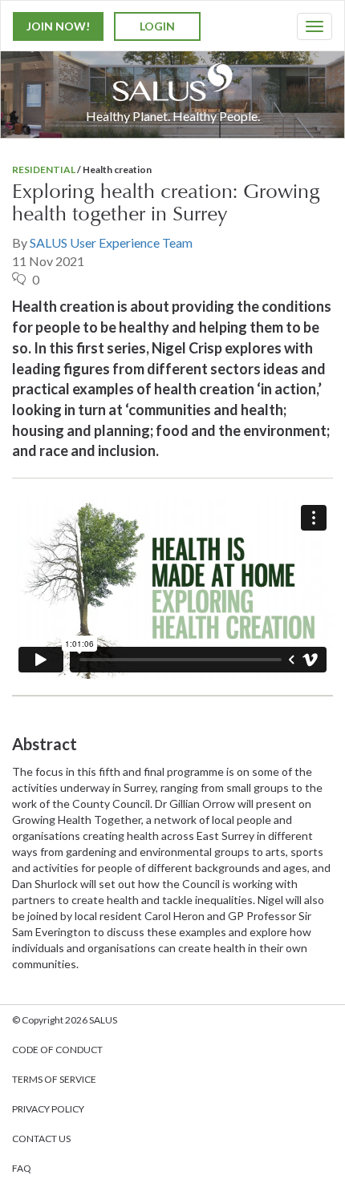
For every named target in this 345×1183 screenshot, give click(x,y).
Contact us (41, 1139)
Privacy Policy (48, 1109)
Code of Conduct (57, 1050)
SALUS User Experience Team (111, 242)
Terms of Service (54, 1079)
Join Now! (58, 26)
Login (157, 26)
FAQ (21, 1168)
